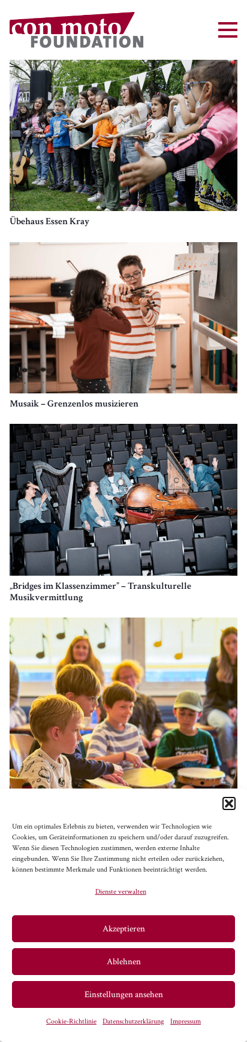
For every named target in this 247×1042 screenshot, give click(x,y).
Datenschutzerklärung (133, 1021)
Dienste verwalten (120, 891)
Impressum (185, 1021)
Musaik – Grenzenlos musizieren (74, 404)
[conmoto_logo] (76, 30)
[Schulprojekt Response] (123, 624)
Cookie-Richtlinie (71, 1021)
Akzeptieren (124, 928)
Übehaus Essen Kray (49, 221)
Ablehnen (124, 961)
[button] (229, 803)
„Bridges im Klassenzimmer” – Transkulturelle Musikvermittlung (100, 592)
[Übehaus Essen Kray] (123, 66)
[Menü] (227, 30)
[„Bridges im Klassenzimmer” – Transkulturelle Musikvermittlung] (123, 430)
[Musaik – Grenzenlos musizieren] (123, 249)
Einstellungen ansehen (124, 994)
